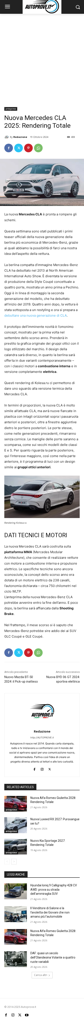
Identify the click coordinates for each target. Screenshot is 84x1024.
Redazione (20, 137)
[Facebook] (8, 148)
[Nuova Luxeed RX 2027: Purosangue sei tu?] (15, 825)
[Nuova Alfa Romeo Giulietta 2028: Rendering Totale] (15, 804)
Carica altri (40, 975)
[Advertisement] (42, 58)
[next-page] (14, 861)
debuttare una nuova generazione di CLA (35, 315)
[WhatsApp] (38, 148)
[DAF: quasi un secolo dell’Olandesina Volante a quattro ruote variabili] (15, 959)
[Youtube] (26, 1015)
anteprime (11, 108)
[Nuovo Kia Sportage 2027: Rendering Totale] (15, 847)
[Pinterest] (28, 148)
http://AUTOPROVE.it (42, 737)
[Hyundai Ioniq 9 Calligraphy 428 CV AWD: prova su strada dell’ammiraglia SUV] (15, 891)
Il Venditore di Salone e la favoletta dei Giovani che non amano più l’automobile (50, 912)
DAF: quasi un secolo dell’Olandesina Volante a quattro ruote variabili (52, 957)
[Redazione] (7, 137)
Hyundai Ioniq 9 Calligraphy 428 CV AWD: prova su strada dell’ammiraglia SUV (53, 889)
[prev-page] (7, 861)
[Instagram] (42, 768)
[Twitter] (18, 148)
